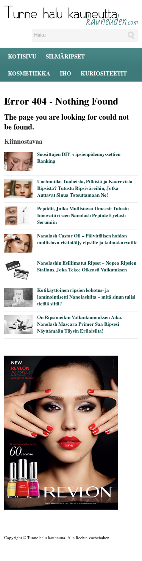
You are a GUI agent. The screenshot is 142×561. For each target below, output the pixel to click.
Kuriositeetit (104, 73)
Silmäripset (65, 56)
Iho (65, 73)
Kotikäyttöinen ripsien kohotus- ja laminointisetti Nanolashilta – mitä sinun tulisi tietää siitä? (86, 296)
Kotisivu (22, 56)
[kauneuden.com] (71, 14)
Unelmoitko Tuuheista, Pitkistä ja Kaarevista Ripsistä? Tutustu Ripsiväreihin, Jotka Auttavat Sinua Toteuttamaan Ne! (85, 187)
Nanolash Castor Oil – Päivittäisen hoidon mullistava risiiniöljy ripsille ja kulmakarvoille (87, 239)
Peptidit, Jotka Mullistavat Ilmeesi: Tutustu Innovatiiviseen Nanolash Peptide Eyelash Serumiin (83, 215)
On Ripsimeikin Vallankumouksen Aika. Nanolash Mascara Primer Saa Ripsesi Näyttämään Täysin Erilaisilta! (79, 323)
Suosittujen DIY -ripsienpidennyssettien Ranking (78, 157)
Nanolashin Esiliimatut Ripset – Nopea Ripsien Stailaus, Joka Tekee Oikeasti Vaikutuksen (86, 266)
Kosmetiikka (29, 73)
